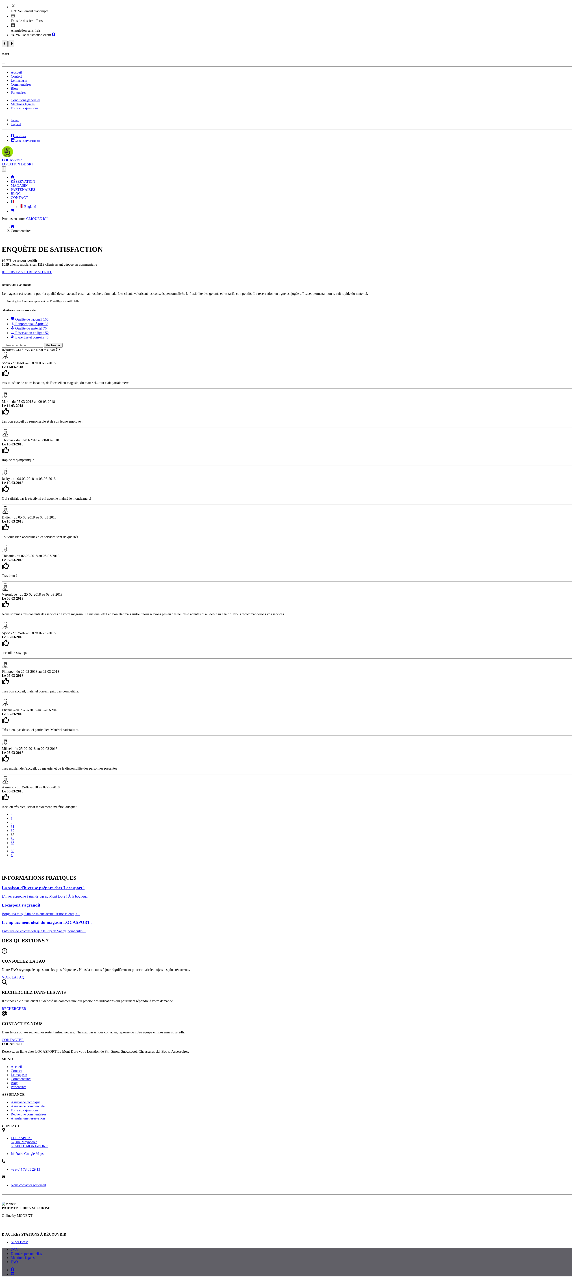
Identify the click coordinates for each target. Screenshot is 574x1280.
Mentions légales (23, 104)
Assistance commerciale (28, 1106)
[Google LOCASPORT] (12, 1274)
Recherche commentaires (28, 1114)
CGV (15, 1250)
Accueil (16, 72)
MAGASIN (19, 185)
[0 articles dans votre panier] (12, 211)
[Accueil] (12, 177)
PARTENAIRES (23, 189)
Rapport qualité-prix (31, 324)
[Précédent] (5, 44)
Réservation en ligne (31, 333)
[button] (12, 202)
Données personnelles (26, 1254)
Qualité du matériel (30, 328)
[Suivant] (11, 44)
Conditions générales (25, 100)
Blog (14, 88)
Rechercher (53, 345)
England (29, 206)
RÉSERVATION (23, 181)
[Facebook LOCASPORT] (12, 1270)
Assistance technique (25, 1102)
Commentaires (21, 84)
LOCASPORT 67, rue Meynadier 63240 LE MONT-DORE (29, 1142)
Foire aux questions (24, 108)
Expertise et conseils (31, 337)
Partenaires (18, 92)
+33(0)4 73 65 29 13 (25, 1169)
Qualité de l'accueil (31, 319)
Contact (16, 76)
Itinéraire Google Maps (27, 1154)
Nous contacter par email (28, 1185)
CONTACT (19, 198)
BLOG (16, 193)
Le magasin (19, 80)
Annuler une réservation (28, 1118)
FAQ (14, 1262)
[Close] (3, 63)
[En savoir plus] (53, 35)
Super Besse (19, 1242)
